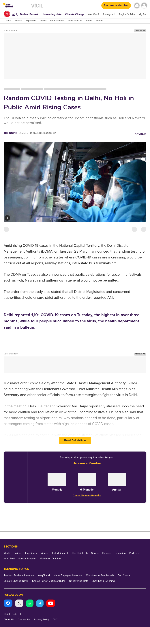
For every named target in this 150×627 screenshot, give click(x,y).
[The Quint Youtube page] (50, 604)
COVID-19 (140, 134)
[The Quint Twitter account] (19, 604)
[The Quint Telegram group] (40, 604)
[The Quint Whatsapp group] (29, 604)
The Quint (10, 133)
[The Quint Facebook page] (8, 604)
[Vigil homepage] (37, 7)
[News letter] (137, 5)
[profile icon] (144, 5)
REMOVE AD (140, 31)
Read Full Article (75, 440)
